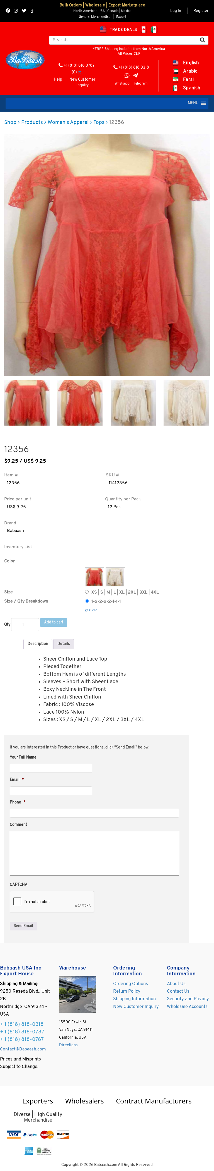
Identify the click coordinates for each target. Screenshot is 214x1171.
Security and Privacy (188, 999)
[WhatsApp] (127, 76)
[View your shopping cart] (79, 72)
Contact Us (178, 991)
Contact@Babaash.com (23, 1049)
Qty (7, 625)
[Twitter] (24, 11)
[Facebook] (8, 11)
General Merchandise (94, 17)
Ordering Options (130, 984)
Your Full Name (23, 757)
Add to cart (53, 622)
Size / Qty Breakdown (26, 601)
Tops (98, 122)
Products (32, 122)
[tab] (37, 644)
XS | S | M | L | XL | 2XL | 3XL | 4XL (125, 592)
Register (200, 11)
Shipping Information (134, 999)
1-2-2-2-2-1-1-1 (106, 601)
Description (38, 644)
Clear (93, 610)
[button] (193, 103)
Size (8, 592)
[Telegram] (135, 76)
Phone (17, 802)
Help (58, 80)
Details (63, 644)
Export (121, 17)
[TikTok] (32, 11)
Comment (18, 825)
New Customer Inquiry (82, 82)
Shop (10, 122)
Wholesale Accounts (187, 1007)
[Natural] (115, 577)
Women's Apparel (68, 122)
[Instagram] (16, 11)
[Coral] (94, 577)
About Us (176, 984)
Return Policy (126, 991)
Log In (175, 11)
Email (17, 780)
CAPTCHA (19, 885)
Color (9, 561)
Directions (68, 1045)
